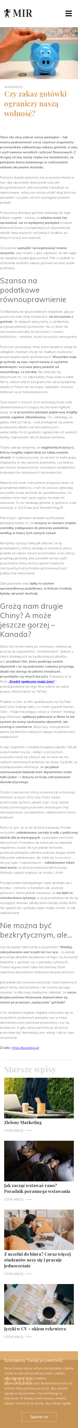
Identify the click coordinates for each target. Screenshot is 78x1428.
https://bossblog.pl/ (25, 1048)
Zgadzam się (39, 1417)
